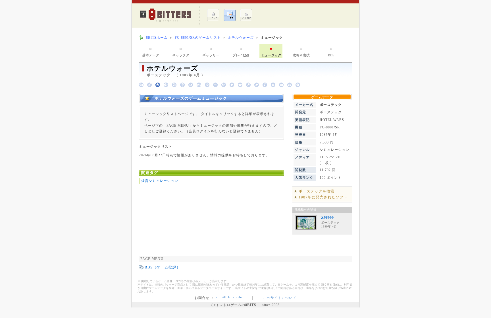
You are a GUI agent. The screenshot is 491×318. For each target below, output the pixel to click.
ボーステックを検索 (316, 191)
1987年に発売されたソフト (323, 197)
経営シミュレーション (159, 181)
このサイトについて (279, 298)
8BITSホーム (157, 38)
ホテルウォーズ (241, 38)
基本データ (150, 55)
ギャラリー (210, 55)
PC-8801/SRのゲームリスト (198, 38)
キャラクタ (180, 55)
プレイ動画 (240, 55)
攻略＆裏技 (301, 55)
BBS (331, 55)
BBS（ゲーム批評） (162, 267)
